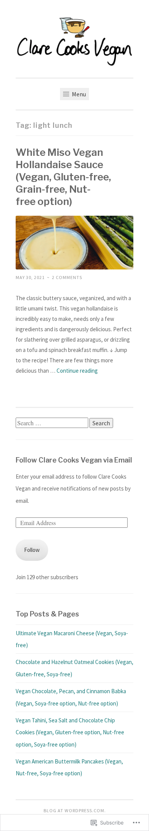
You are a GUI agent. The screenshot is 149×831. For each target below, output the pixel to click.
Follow (32, 549)
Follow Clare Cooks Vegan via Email (74, 460)
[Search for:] (52, 423)
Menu (78, 94)
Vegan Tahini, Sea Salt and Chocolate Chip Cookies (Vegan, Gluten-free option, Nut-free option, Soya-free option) (70, 732)
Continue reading (77, 370)
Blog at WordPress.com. (75, 810)
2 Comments (67, 277)
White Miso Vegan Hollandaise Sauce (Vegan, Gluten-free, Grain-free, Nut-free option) (63, 176)
